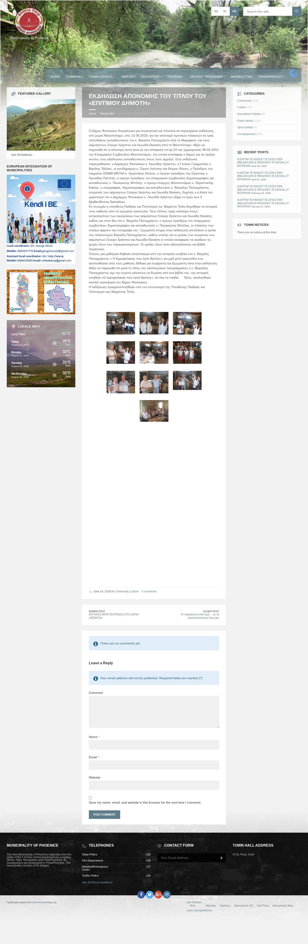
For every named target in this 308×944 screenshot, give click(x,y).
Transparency (270, 76)
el (225, 11)
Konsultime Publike (249, 114)
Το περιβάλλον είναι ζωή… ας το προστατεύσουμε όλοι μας (200, 616)
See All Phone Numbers (97, 882)
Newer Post (97, 611)
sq (216, 11)
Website (94, 777)
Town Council (101, 76)
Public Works (245, 120)
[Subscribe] (221, 858)
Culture (134, 591)
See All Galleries (21, 154)
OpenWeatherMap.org (44, 902)
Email (94, 757)
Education (150, 76)
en (234, 11)
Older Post (211, 611)
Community (121, 591)
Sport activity (245, 127)
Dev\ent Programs (206, 76)
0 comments (149, 591)
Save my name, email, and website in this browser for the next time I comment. (145, 802)
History (129, 76)
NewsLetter (241, 76)
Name (94, 737)
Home (55, 76)
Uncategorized (246, 134)
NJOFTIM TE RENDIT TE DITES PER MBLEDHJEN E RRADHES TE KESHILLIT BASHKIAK (263, 162)
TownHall (74, 76)
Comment (96, 692)
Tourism (174, 76)
